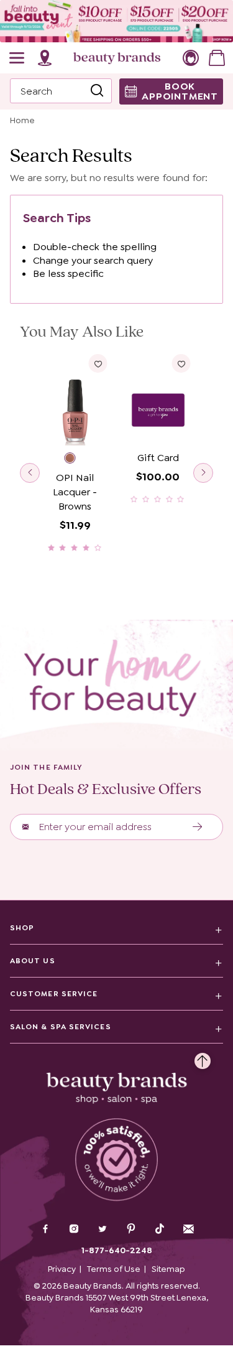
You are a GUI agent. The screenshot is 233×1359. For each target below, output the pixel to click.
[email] (188, 1229)
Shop (22, 928)
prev (30, 473)
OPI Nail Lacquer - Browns (75, 492)
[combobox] (61, 90)
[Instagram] (74, 1230)
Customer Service (54, 994)
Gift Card (158, 457)
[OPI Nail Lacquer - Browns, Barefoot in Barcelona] (75, 459)
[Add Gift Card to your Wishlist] (180, 363)
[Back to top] (202, 1058)
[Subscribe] (197, 827)
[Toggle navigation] (17, 57)
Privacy (62, 1268)
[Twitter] (102, 1230)
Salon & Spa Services (60, 1027)
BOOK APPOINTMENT (180, 91)
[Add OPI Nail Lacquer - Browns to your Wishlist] (98, 363)
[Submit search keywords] (97, 91)
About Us (32, 961)
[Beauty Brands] (116, 57)
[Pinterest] (131, 1230)
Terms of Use (113, 1268)
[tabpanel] (116, 383)
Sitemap (168, 1268)
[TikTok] (160, 1229)
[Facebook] (45, 1230)
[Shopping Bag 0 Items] (217, 57)
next (203, 473)
